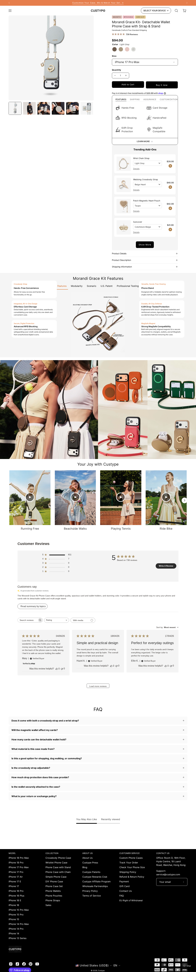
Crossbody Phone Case (58, 857)
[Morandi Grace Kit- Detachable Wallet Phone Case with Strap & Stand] (15, 108)
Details (136, 168)
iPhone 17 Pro (16, 872)
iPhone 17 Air (16, 876)
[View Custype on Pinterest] (30, 964)
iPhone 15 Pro (16, 914)
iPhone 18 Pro (16, 862)
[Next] (187, 3)
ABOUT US (87, 853)
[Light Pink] (127, 49)
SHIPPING (135, 99)
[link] (98, 3)
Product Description (121, 260)
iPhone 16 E (15, 900)
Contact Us (125, 890)
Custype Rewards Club (94, 876)
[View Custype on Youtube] (37, 964)
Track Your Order (128, 862)
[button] (176, 11)
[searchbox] (27, 620)
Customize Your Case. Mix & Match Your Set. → (98, 3)
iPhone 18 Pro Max (19, 857)
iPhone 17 (14, 886)
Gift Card (124, 886)
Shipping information (122, 266)
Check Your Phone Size (132, 867)
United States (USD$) (94, 965)
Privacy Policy (90, 890)
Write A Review (166, 566)
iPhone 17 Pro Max (19, 867)
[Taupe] (121, 49)
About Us (87, 857)
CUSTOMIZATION (169, 99)
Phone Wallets (53, 890)
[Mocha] (114, 49)
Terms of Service (91, 895)
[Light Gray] (133, 49)
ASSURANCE (149, 99)
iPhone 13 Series (17, 938)
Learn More (143, 141)
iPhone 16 (14, 905)
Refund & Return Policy (131, 876)
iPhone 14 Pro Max (19, 924)
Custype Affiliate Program (96, 881)
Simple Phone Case (55, 876)
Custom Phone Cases (131, 857)
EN (115, 965)
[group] (98, 3)
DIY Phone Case (54, 881)
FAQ (121, 895)
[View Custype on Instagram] (11, 964)
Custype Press (90, 862)
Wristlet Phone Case (56, 862)
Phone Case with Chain (58, 872)
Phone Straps (52, 900)
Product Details (119, 253)
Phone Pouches (53, 895)
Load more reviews (98, 686)
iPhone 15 (14, 919)
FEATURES (121, 99)
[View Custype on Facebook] (24, 964)
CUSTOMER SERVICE (129, 853)
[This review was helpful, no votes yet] (57, 668)
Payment (124, 881)
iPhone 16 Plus (16, 895)
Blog (84, 867)
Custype (101, 970)
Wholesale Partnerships (95, 886)
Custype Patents (91, 872)
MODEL (12, 853)
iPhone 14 (14, 933)
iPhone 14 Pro (16, 928)
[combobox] (56, 620)
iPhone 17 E (15, 881)
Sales (48, 905)
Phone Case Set (54, 886)
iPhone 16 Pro (16, 890)
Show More (145, 244)
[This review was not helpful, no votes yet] (62, 668)
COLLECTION (51, 853)
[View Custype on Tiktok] (17, 964)
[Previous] (9, 3)
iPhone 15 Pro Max (19, 909)
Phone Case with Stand (58, 867)
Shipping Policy (127, 872)
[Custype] (98, 10)
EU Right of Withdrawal (131, 900)
